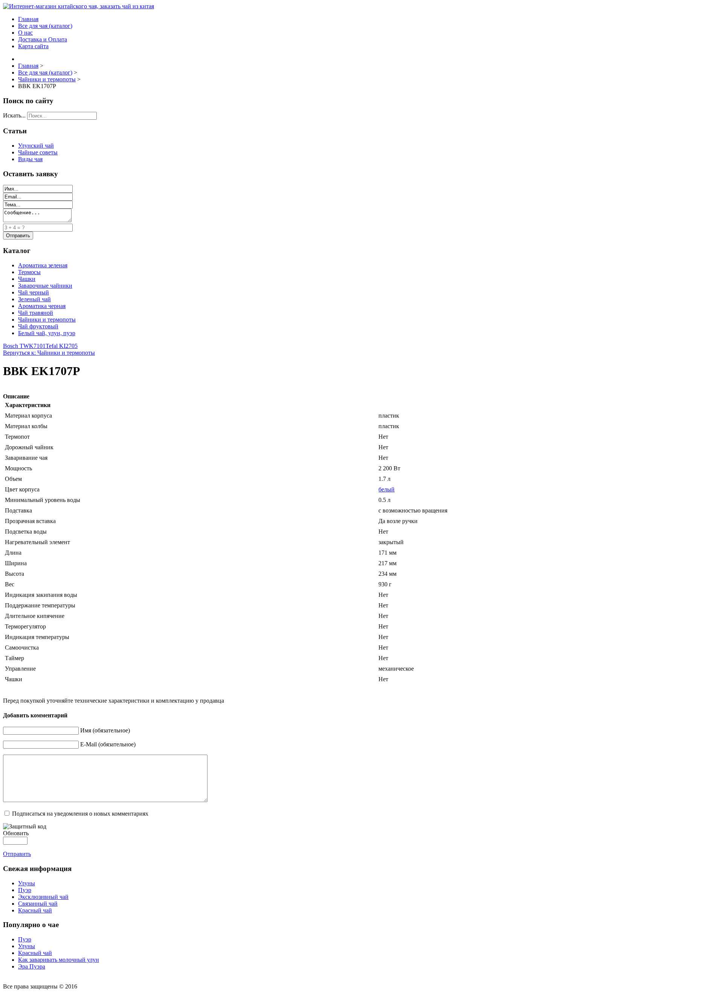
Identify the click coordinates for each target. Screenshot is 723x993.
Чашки (26, 279)
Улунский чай (36, 145)
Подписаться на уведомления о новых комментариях (80, 813)
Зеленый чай (34, 299)
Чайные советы (38, 152)
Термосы (29, 272)
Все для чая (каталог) (45, 26)
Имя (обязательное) (105, 730)
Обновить (16, 833)
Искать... (14, 115)
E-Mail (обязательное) (108, 744)
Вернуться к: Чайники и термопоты (49, 352)
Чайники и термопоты (47, 319)
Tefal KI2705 (62, 346)
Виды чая (30, 159)
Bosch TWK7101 (24, 346)
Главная (28, 19)
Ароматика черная (42, 306)
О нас (25, 32)
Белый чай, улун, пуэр (46, 333)
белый (386, 489)
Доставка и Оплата (42, 39)
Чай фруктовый (38, 326)
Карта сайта (33, 46)
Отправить (17, 854)
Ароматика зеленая (42, 265)
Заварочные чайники (45, 285)
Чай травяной (35, 313)
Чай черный (33, 292)
